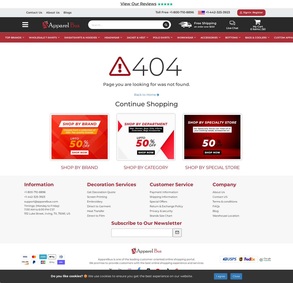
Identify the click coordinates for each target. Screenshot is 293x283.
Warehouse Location (226, 215)
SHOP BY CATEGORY (146, 167)
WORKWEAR (185, 37)
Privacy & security (161, 211)
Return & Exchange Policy (166, 206)
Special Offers (158, 201)
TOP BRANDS (13, 37)
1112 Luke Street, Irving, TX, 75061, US (47, 213)
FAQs (216, 206)
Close (236, 276)
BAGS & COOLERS (256, 37)
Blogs (67, 12)
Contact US (220, 196)
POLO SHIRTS (161, 37)
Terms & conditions (225, 201)
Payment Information (164, 192)
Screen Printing (97, 196)
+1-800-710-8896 (34, 192)
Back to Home (145, 95)
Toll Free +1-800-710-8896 (175, 12)
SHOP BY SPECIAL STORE (212, 167)
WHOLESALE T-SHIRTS (43, 37)
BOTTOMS (231, 37)
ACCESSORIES (209, 37)
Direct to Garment (99, 206)
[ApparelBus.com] (63, 25)
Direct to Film (96, 215)
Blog (216, 211)
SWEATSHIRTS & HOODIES (80, 37)
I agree (220, 276)
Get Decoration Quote (101, 192)
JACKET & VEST (136, 37)
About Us (53, 12)
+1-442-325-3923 (217, 12)
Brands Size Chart (161, 215)
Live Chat (232, 28)
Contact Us (34, 12)
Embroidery (95, 201)
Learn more (202, 276)
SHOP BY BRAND (79, 167)
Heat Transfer (95, 211)
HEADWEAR (111, 37)
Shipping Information (163, 196)
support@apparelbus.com (41, 201)
